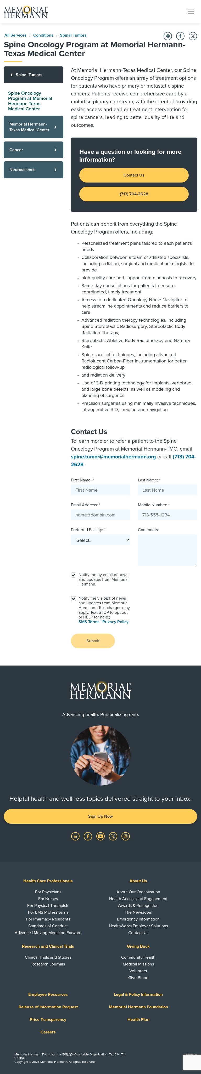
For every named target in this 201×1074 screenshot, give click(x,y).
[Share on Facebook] (180, 36)
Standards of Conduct (48, 926)
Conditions (43, 35)
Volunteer (138, 971)
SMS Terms (89, 621)
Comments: (148, 529)
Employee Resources (48, 994)
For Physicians (48, 892)
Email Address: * (85, 505)
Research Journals (48, 964)
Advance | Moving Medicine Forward (48, 932)
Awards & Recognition (138, 905)
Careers (48, 1032)
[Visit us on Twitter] (113, 836)
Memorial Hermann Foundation (138, 1007)
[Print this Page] (168, 36)
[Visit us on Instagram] (125, 836)
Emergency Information (138, 919)
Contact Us (134, 175)
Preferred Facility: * (88, 529)
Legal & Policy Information (138, 994)
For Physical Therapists (48, 905)
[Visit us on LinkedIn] (76, 836)
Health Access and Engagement (138, 898)
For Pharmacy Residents (48, 919)
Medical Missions (138, 964)
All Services (15, 35)
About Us (138, 881)
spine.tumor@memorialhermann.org (113, 457)
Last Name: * (149, 480)
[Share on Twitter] (193, 36)
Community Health (138, 957)
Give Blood (138, 977)
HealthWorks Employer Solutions (138, 926)
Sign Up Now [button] (100, 816)
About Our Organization (138, 892)
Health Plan (138, 1019)
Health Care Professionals (48, 881)
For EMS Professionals (48, 912)
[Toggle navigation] (191, 11)
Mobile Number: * (154, 505)
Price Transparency (48, 1019)
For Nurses (48, 898)
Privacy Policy (115, 621)
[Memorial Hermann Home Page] (26, 11)
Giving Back (138, 946)
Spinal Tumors (73, 35)
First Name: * (82, 480)
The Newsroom (138, 912)
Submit (92, 641)
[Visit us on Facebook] (88, 836)
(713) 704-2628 (134, 194)
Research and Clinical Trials (48, 946)
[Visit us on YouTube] (101, 836)
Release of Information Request (48, 1007)
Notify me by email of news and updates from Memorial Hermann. (104, 579)
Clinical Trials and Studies (48, 957)
